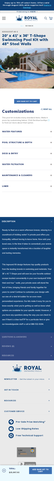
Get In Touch (11, 390)
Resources (8, 355)
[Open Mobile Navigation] (4, 18)
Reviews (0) (8, 346)
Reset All (47, 109)
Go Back (29, 26)
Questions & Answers (14, 337)
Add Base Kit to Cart (27, 101)
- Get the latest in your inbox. (24, 379)
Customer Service (14, 411)
